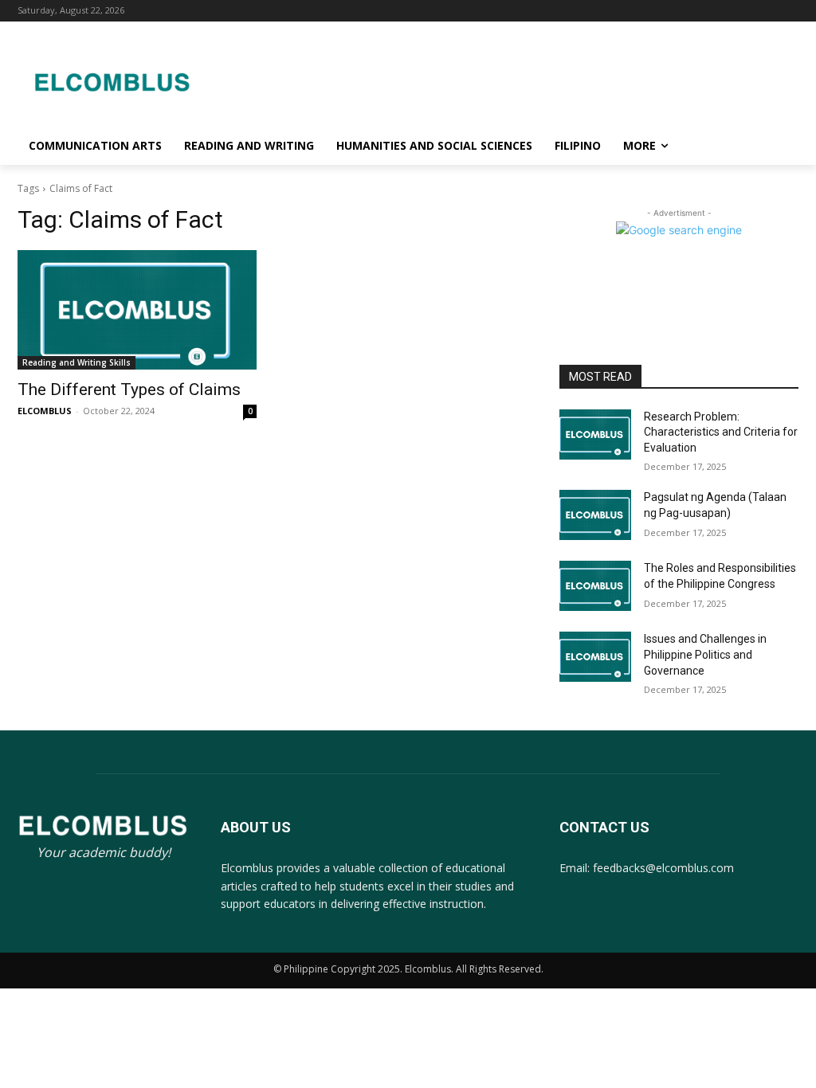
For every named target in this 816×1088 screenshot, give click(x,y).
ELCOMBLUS (45, 411)
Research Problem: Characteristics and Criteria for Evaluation (721, 432)
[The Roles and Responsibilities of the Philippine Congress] (595, 586)
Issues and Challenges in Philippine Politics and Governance (705, 654)
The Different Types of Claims (129, 389)
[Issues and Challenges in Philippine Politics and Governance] (595, 657)
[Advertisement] (502, 79)
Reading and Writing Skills (76, 362)
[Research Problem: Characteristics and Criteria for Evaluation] (595, 434)
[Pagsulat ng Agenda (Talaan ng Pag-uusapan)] (595, 515)
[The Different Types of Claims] (137, 310)
